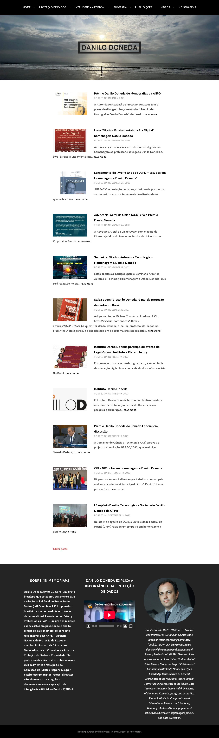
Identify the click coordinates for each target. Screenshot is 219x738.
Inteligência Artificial (90, 7)
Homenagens (187, 7)
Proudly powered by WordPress (93, 731)
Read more (151, 114)
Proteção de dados (52, 7)
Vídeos (165, 7)
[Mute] (125, 626)
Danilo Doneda (109, 47)
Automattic (135, 731)
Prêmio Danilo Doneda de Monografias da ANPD (127, 93)
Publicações (143, 7)
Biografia (120, 7)
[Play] (88, 626)
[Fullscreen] (130, 626)
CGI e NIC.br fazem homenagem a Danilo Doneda (128, 468)
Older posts (60, 549)
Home (27, 7)
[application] (109, 614)
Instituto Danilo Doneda (110, 389)
